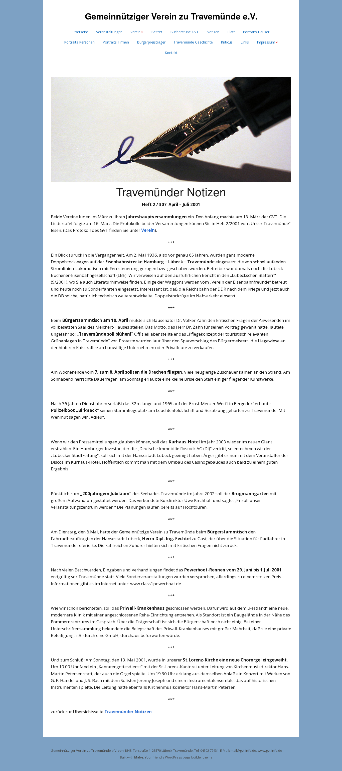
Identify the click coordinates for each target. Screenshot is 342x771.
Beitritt (156, 32)
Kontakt (171, 52)
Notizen (213, 32)
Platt (231, 32)
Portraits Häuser (256, 32)
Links (245, 42)
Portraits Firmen (116, 42)
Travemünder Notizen (128, 711)
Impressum (266, 42)
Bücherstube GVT (184, 32)
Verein (135, 32)
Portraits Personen (79, 42)
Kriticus (227, 42)
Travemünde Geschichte (193, 42)
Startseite (80, 32)
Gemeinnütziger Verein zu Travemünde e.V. (171, 16)
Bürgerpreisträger (151, 42)
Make (138, 757)
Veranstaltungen (109, 32)
